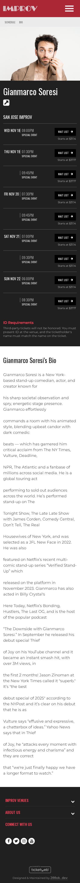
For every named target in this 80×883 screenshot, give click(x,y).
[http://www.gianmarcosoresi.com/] (6, 102)
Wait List (63, 131)
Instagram (24, 841)
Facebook (8, 841)
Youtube (31, 841)
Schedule (10, 22)
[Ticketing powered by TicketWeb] (40, 874)
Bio (21, 22)
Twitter (16, 841)
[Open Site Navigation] (69, 9)
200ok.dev (59, 878)
